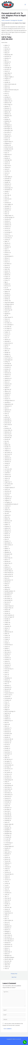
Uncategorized (14, 20)
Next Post (14, 977)
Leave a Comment (5, 20)
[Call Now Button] (25, 1042)
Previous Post (14, 973)
